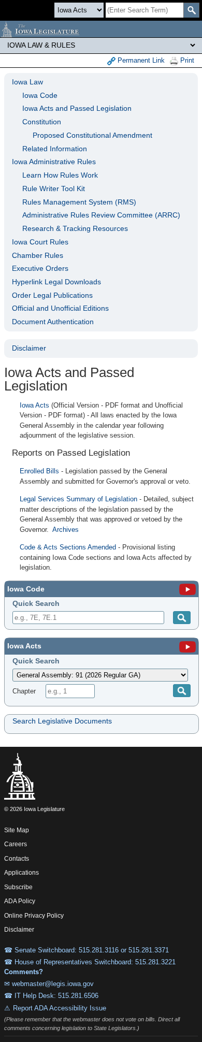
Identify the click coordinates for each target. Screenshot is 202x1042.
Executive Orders (40, 268)
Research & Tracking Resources (75, 228)
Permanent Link (140, 60)
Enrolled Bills (39, 471)
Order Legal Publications (52, 295)
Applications (21, 872)
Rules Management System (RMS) (79, 202)
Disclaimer (29, 348)
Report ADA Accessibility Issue (59, 1008)
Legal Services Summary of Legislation (78, 499)
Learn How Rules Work (60, 175)
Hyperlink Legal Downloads (56, 282)
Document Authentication (53, 321)
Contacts (16, 858)
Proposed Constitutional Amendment (92, 135)
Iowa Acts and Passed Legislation (77, 108)
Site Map (16, 830)
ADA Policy (19, 901)
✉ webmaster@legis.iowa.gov (49, 984)
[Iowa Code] (187, 589)
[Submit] (182, 617)
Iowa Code (39, 95)
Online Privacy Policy (34, 915)
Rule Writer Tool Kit (53, 188)
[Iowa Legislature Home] (101, 29)
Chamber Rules (37, 255)
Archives (65, 529)
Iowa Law (27, 82)
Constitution (41, 122)
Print (186, 60)
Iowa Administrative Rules (54, 161)
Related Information (54, 148)
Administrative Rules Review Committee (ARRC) (101, 215)
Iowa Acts (34, 405)
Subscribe (18, 887)
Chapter (24, 691)
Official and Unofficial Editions (60, 308)
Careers (15, 844)
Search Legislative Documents (62, 721)
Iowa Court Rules (40, 242)
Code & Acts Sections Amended (68, 547)
